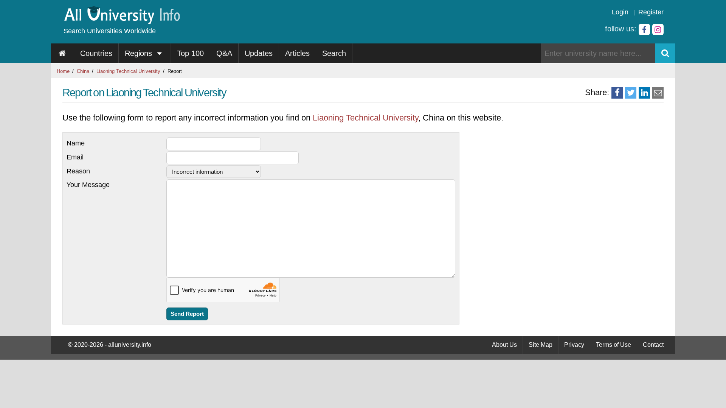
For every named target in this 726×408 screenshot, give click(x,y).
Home (63, 71)
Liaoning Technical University (128, 71)
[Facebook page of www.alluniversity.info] (644, 29)
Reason (78, 171)
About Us (504, 345)
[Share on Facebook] (617, 93)
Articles (297, 53)
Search (334, 53)
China (83, 71)
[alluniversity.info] (121, 21)
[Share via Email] (658, 93)
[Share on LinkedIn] (644, 93)
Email (75, 157)
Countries (96, 53)
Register (651, 12)
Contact (653, 345)
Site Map (540, 345)
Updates (259, 53)
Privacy (574, 345)
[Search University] (665, 53)
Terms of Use (613, 345)
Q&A (224, 53)
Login (620, 12)
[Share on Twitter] (630, 93)
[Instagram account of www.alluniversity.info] (658, 29)
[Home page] (62, 53)
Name (76, 143)
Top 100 (190, 53)
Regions (139, 53)
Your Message (88, 185)
